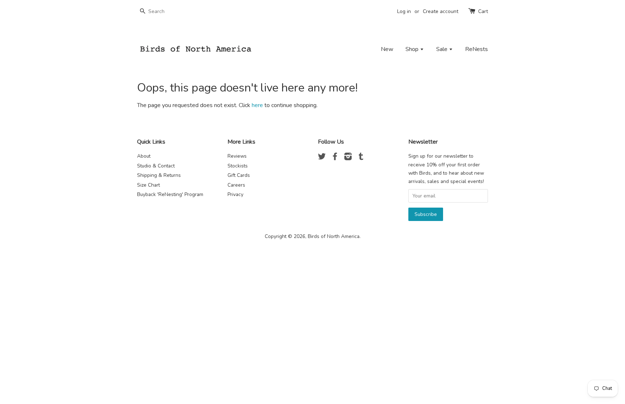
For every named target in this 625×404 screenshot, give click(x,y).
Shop (412, 49)
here (257, 105)
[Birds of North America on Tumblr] (361, 157)
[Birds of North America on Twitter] (322, 157)
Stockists (238, 165)
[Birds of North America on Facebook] (335, 157)
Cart (483, 11)
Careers (236, 185)
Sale (442, 49)
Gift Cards (239, 175)
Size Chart (148, 185)
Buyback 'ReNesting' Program (170, 194)
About (143, 156)
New (387, 49)
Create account (440, 11)
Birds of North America (334, 236)
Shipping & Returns (159, 175)
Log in (404, 11)
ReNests (476, 49)
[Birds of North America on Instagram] (348, 157)
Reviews (237, 156)
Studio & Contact (156, 165)
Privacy (235, 194)
